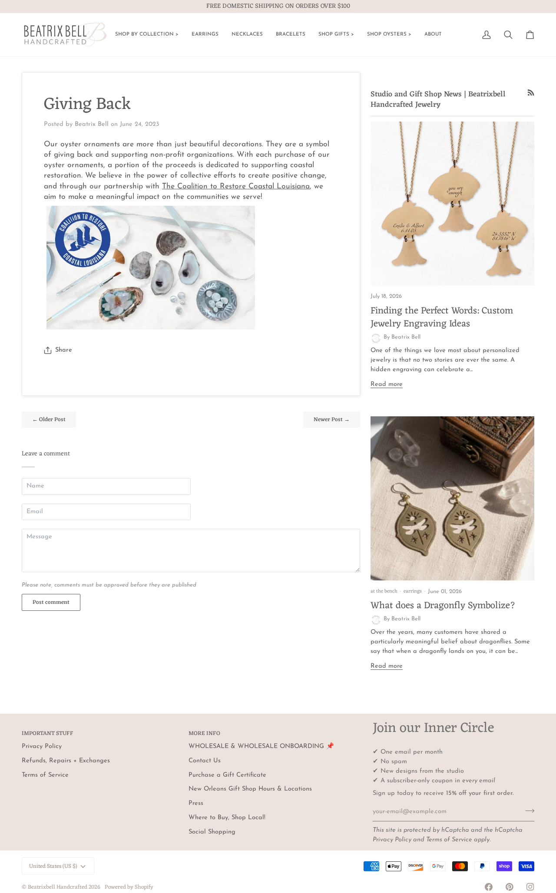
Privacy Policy (392, 840)
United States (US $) (53, 866)
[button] (147, 34)
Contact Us (205, 761)
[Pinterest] (509, 887)
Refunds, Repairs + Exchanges (66, 761)
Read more (387, 384)
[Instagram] (530, 887)
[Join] (527, 810)
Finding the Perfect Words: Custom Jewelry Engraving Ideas (442, 318)
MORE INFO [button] (204, 733)
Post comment (51, 602)
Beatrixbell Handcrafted (57, 887)
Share (63, 350)
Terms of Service (449, 840)
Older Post (49, 420)
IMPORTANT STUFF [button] (47, 733)
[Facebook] (489, 887)
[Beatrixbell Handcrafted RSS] (531, 92)
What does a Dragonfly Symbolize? (443, 605)
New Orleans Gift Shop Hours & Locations (250, 789)
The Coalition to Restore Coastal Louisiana (236, 186)
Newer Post (332, 420)
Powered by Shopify (129, 887)
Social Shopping (212, 832)
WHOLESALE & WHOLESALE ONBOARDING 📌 (261, 746)
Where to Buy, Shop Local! (227, 817)
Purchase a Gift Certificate (227, 775)
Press (196, 803)
